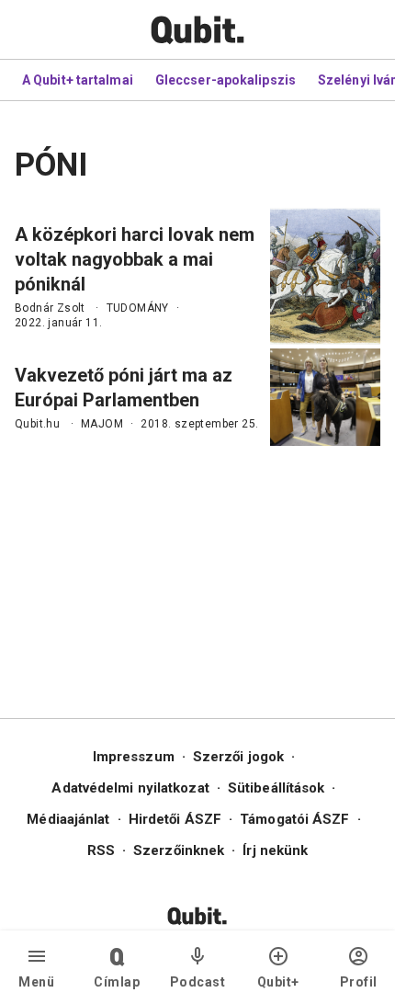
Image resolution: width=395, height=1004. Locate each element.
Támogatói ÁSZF (294, 819)
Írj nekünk (275, 850)
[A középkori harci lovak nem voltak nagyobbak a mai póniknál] (325, 276)
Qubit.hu (37, 423)
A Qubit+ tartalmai (77, 80)
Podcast (198, 982)
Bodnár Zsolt (50, 308)
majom (102, 423)
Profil (359, 982)
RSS (101, 850)
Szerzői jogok (238, 756)
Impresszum (134, 756)
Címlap (117, 982)
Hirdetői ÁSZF (175, 819)
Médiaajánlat (68, 819)
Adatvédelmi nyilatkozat (130, 788)
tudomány (138, 308)
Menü (36, 982)
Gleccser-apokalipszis (225, 80)
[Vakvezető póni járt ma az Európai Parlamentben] (325, 397)
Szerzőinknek (178, 850)
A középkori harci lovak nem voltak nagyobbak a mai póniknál (134, 259)
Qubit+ (278, 982)
